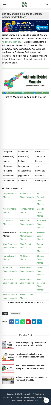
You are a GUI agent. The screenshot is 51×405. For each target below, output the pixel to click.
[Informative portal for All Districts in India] (26, 8)
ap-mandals (15, 314)
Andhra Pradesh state (12, 42)
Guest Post (7, 398)
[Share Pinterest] (28, 321)
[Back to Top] (46, 400)
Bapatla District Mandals (40, 212)
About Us (18, 398)
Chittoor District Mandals (40, 259)
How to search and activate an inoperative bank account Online (30, 355)
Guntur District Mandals (40, 247)
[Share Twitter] (17, 321)
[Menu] (4, 4)
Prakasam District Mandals (41, 235)
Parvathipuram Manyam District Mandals (27, 235)
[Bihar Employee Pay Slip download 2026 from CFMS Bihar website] (8, 345)
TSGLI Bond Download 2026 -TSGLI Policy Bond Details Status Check (31, 367)
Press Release (16, 400)
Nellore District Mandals (40, 271)
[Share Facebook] (11, 321)
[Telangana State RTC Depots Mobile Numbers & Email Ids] (8, 380)
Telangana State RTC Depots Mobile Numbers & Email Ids (31, 378)
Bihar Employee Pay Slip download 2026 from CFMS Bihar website (31, 344)
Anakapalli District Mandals (41, 224)
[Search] (46, 5)
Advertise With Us (31, 400)
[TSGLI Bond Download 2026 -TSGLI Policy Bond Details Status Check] (8, 368)
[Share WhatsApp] (22, 321)
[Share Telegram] (39, 321)
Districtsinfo (39, 394)
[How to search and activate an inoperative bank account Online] (8, 357)
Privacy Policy (29, 398)
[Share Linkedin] (34, 321)
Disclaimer (41, 398)
